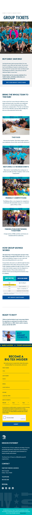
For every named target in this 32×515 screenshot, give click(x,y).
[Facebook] (3, 488)
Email (4, 383)
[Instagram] (9, 488)
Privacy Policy (23, 513)
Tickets (9, 13)
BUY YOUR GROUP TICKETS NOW (16, 82)
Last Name (5, 375)
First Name (5, 367)
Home (4, 13)
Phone (4, 392)
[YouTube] (13, 488)
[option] (16, 37)
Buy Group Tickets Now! (16, 297)
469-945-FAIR (5, 479)
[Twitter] (6, 488)
